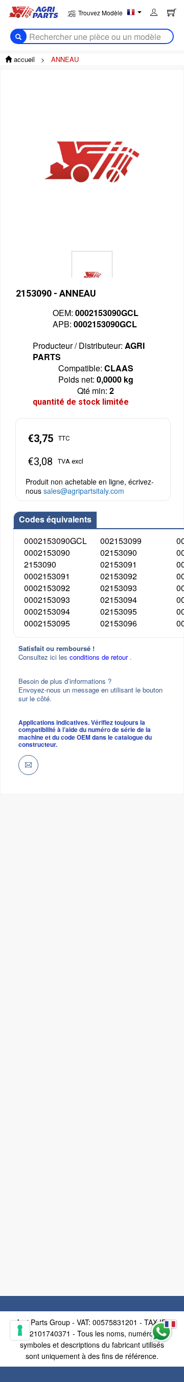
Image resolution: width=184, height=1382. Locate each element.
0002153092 (47, 588)
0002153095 (47, 623)
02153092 (118, 576)
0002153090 (47, 552)
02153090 (118, 552)
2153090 (40, 564)
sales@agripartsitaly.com (83, 491)
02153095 (118, 611)
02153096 (118, 623)
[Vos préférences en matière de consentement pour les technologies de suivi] (20, 1330)
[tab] (55, 520)
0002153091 (47, 576)
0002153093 (47, 599)
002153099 (121, 541)
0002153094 (47, 611)
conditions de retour (100, 657)
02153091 (118, 564)
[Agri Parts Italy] (33, 11)
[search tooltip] (18, 36)
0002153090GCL (55, 541)
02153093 (118, 588)
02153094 (118, 599)
